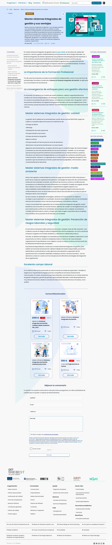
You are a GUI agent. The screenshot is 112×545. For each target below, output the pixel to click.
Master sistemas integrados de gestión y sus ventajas (34, 9)
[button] (63, 14)
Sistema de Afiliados (36, 503)
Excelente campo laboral (14, 85)
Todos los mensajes (97, 140)
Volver (10, 13)
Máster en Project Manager (92, 535)
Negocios (94, 152)
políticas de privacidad (51, 434)
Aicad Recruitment (81, 498)
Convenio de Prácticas (60, 500)
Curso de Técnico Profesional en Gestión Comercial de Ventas (26, 524)
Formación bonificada (82, 518)
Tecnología (94, 155)
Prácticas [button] (22, 3)
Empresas (95, 110)
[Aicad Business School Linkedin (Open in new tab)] (94, 544)
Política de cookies (13, 510)
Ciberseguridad (96, 146)
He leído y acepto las (44, 434)
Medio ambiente (13, 530)
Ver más (41, 336)
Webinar (32, 514)
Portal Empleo (80, 489)
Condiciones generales (15, 507)
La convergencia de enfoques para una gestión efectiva (14, 61)
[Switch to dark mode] (103, 3)
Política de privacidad (14, 493)
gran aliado (61, 52)
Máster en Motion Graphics (16, 535)
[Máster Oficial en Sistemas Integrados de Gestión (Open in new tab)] (70, 307)
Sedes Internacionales (37, 496)
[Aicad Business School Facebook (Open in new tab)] (104, 544)
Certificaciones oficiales (83, 509)
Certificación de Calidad (15, 496)
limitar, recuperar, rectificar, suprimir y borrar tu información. (55, 442)
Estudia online (95, 167)
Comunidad (94, 143)
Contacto (36, 3)
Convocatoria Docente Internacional (82, 493)
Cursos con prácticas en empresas (43, 530)
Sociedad (95, 83)
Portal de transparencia (15, 500)
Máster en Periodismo (64, 535)
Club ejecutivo (57, 511)
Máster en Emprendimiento (16, 537)
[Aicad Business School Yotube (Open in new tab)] (97, 544)
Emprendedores (35, 493)
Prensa (32, 500)
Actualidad (96, 56)
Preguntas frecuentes (59, 489)
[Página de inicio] (7, 9)
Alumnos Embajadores (60, 504)
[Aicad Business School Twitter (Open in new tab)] (99, 544)
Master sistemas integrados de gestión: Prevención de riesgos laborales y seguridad (14, 80)
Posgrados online (96, 172)
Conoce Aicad (34, 489)
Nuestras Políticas (13, 503)
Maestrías (16, 9)
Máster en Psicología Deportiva (42, 535)
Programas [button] (11, 3)
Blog (30, 3)
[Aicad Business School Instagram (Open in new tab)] (101, 544)
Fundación (33, 507)
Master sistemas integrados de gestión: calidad (14, 67)
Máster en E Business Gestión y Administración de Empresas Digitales (54, 524)
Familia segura (12, 514)
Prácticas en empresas (98, 164)
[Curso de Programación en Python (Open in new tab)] (70, 350)
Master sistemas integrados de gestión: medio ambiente (14, 73)
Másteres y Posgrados (37, 510)
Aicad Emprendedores (82, 501)
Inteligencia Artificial (97, 178)
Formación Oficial (96, 175)
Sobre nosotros (12, 489)
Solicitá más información (60, 493)
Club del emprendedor (59, 514)
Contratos (79, 512)
